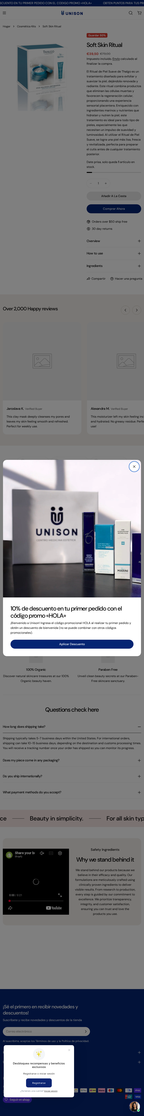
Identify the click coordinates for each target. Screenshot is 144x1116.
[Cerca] (134, 466)
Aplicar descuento (72, 644)
